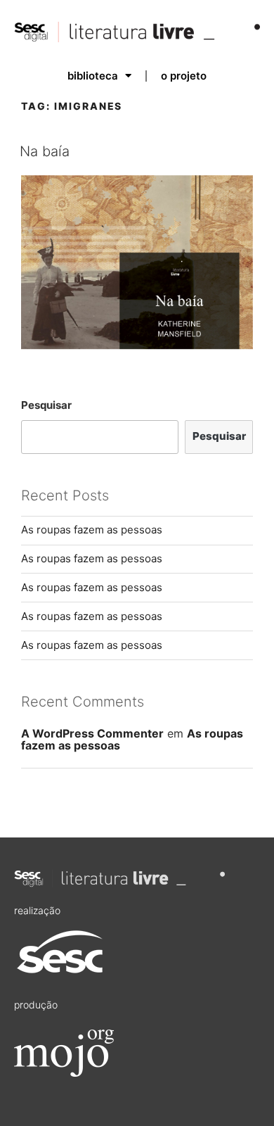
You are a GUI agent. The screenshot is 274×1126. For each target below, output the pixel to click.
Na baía (45, 151)
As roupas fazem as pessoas (91, 529)
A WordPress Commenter (92, 733)
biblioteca (92, 75)
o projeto (184, 75)
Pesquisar (46, 405)
